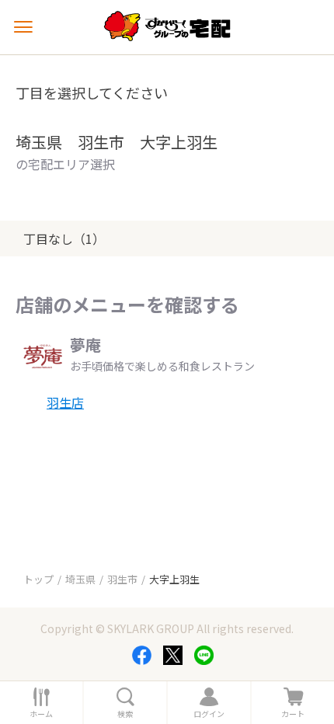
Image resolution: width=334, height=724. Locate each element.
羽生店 (65, 402)
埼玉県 (80, 579)
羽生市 (122, 579)
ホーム (41, 714)
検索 (125, 714)
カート (292, 714)
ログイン (208, 714)
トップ (38, 579)
